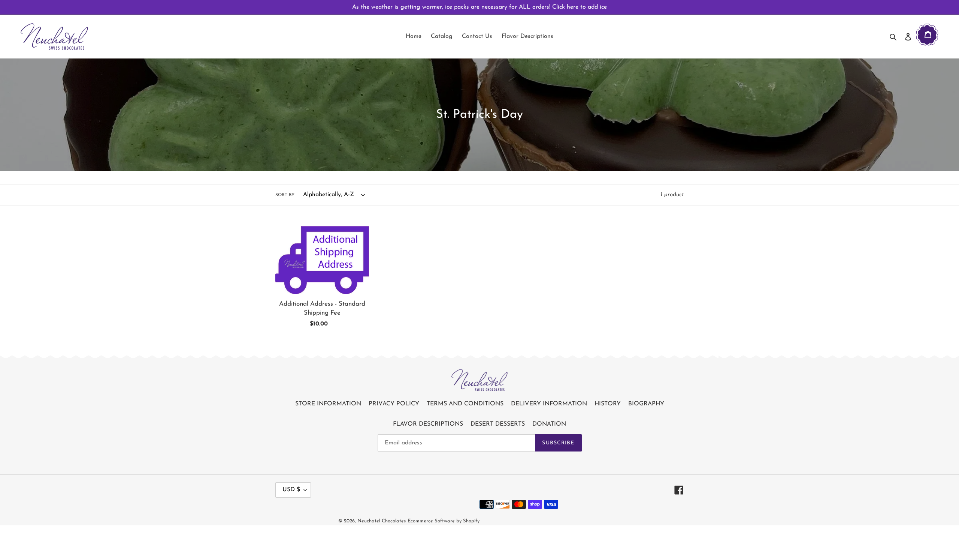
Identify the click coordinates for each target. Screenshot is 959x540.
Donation (549, 424)
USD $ (291, 490)
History (608, 404)
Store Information (328, 404)
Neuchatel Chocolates (381, 521)
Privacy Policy (394, 404)
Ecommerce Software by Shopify (444, 521)
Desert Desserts (498, 424)
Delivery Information (549, 404)
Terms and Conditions (465, 404)
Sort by (284, 195)
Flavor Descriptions (428, 424)
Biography (646, 404)
